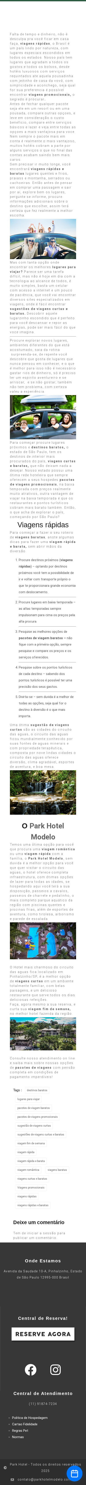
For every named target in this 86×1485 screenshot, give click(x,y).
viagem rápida (25, 1152)
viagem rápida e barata (31, 1161)
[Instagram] (55, 1370)
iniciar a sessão (41, 1233)
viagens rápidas (27, 1196)
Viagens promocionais (31, 1187)
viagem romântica (28, 1170)
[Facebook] (31, 1370)
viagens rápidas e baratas (33, 1205)
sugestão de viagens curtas (34, 1125)
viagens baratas (57, 1170)
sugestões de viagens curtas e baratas (40, 1134)
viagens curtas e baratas (32, 1178)
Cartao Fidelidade (24, 1424)
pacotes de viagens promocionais (37, 1116)
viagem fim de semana (31, 1143)
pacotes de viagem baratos (33, 1108)
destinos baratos (37, 1090)
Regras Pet (20, 1431)
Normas (18, 1437)
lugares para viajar (28, 1099)
